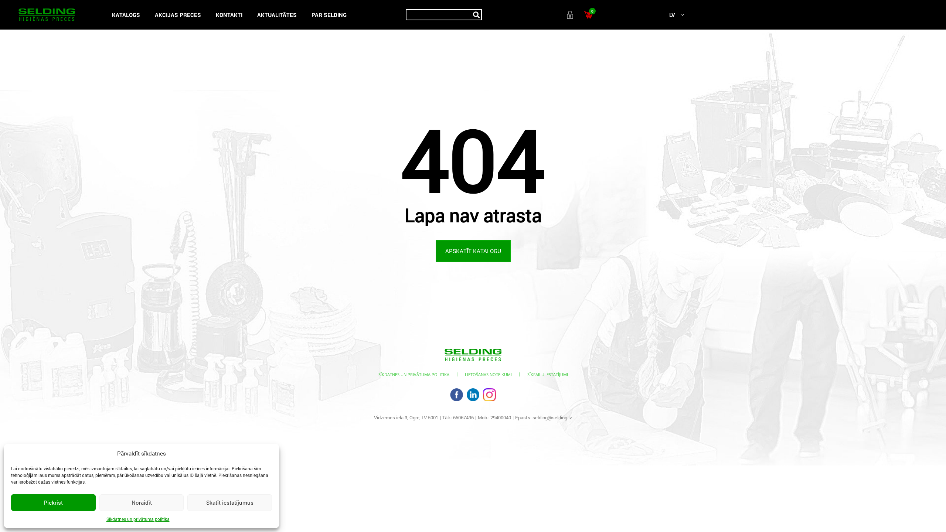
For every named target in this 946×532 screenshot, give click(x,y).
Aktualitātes (277, 14)
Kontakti (229, 14)
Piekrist (53, 502)
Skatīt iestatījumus (229, 502)
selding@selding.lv (552, 417)
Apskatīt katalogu (473, 251)
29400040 (500, 417)
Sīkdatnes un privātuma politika (138, 519)
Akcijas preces (178, 14)
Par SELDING (329, 14)
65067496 (463, 417)
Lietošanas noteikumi (488, 374)
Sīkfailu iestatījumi (547, 374)
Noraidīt (142, 502)
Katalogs (126, 14)
